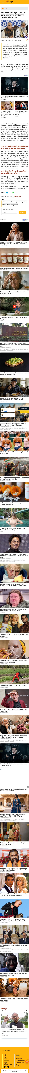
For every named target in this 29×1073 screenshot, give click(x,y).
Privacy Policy (20, 1062)
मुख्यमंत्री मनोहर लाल (21, 202)
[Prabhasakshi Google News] (27, 40)
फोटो (5, 1057)
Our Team (18, 1066)
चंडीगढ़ (4, 205)
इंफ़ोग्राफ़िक (6, 1061)
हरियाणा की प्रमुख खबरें (12, 205)
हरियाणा (4, 202)
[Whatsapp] (13, 193)
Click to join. (17, 196)
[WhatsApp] (26, 32)
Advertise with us (20, 1060)
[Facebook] (26, 26)
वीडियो (5, 1059)
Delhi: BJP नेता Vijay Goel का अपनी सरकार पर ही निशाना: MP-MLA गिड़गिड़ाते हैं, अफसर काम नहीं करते (14, 1031)
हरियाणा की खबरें (11, 202)
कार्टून (5, 1063)
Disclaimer (19, 1058)
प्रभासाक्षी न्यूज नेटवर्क (5, 40)
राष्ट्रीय (6, 8)
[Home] (3, 8)
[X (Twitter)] (26, 29)
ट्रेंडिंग (5, 1055)
